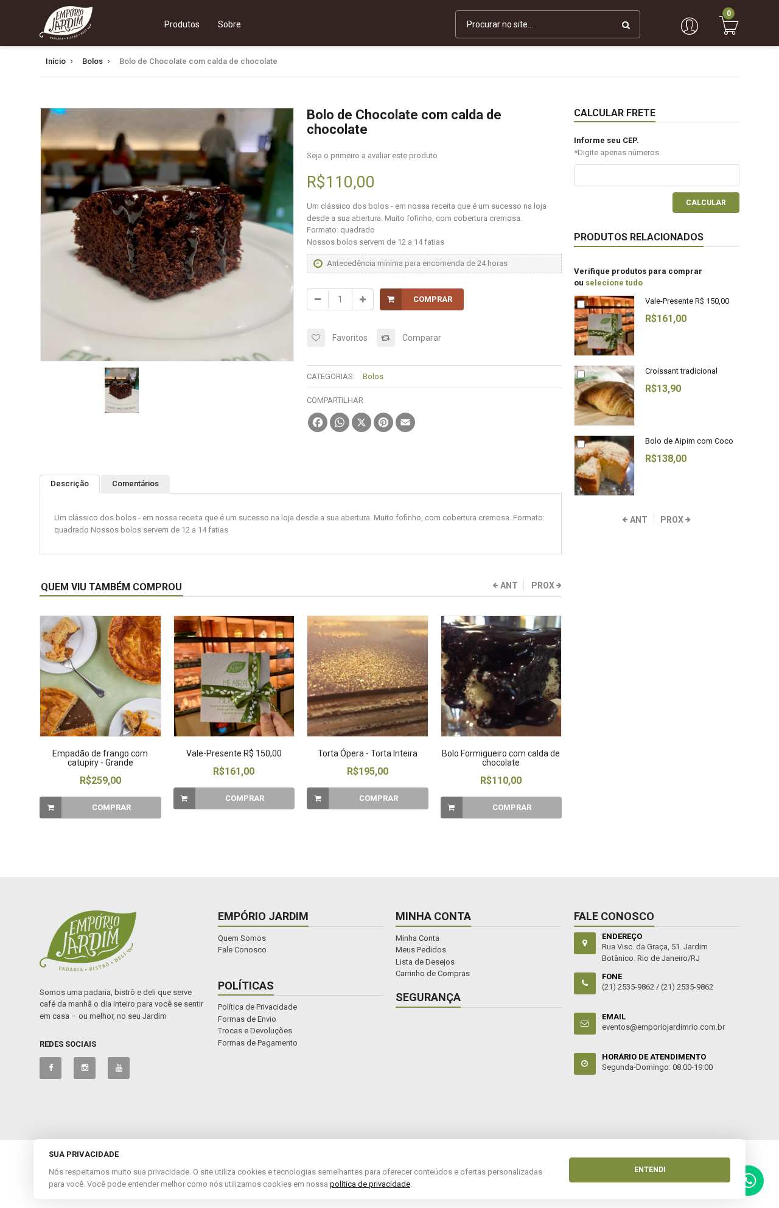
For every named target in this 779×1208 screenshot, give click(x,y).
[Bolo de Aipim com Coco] (604, 465)
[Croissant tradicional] (604, 395)
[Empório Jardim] (66, 23)
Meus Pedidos (421, 949)
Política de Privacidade (257, 1006)
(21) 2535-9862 (687, 986)
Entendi (650, 1169)
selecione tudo (614, 282)
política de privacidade (370, 1184)
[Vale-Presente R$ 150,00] (234, 676)
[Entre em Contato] (748, 1183)
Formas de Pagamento (258, 1042)
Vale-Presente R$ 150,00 (234, 753)
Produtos (182, 24)
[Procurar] (626, 24)
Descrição (70, 483)
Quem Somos (242, 938)
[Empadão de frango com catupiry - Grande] (100, 676)
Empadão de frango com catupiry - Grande (100, 758)
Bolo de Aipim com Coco (689, 440)
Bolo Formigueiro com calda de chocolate (501, 758)
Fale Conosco (242, 949)
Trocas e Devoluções (255, 1030)
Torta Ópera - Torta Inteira (367, 753)
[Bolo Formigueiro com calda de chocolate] (501, 676)
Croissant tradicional (681, 370)
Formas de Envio (247, 1019)
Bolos (373, 376)
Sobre (229, 24)
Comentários (135, 483)
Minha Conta (417, 938)
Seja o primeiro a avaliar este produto (372, 155)
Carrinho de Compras (433, 973)
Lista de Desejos (425, 961)
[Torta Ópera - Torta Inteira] (367, 676)
